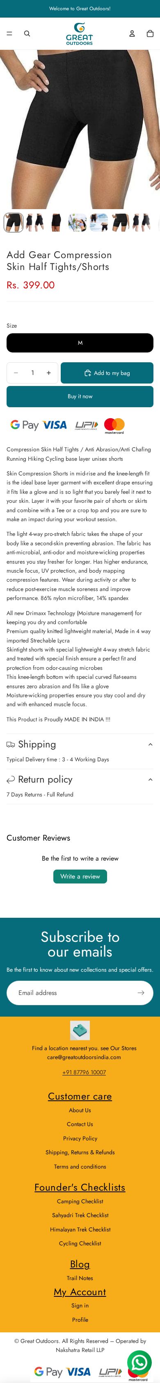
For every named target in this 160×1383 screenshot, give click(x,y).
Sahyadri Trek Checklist (80, 1215)
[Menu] (9, 33)
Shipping (37, 744)
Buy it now (80, 396)
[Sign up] (141, 993)
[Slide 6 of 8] (120, 223)
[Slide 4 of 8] (78, 223)
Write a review (80, 876)
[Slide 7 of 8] (142, 223)
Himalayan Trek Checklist (80, 1229)
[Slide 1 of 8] (14, 223)
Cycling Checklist (80, 1243)
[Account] (132, 33)
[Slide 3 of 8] (56, 223)
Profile (80, 1320)
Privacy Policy (80, 1138)
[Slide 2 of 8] (35, 223)
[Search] (27, 33)
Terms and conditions (80, 1166)
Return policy (45, 779)
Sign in (80, 1305)
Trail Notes (80, 1278)
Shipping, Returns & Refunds (80, 1152)
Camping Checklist (80, 1201)
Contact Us (80, 1124)
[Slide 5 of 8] (99, 223)
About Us (80, 1110)
